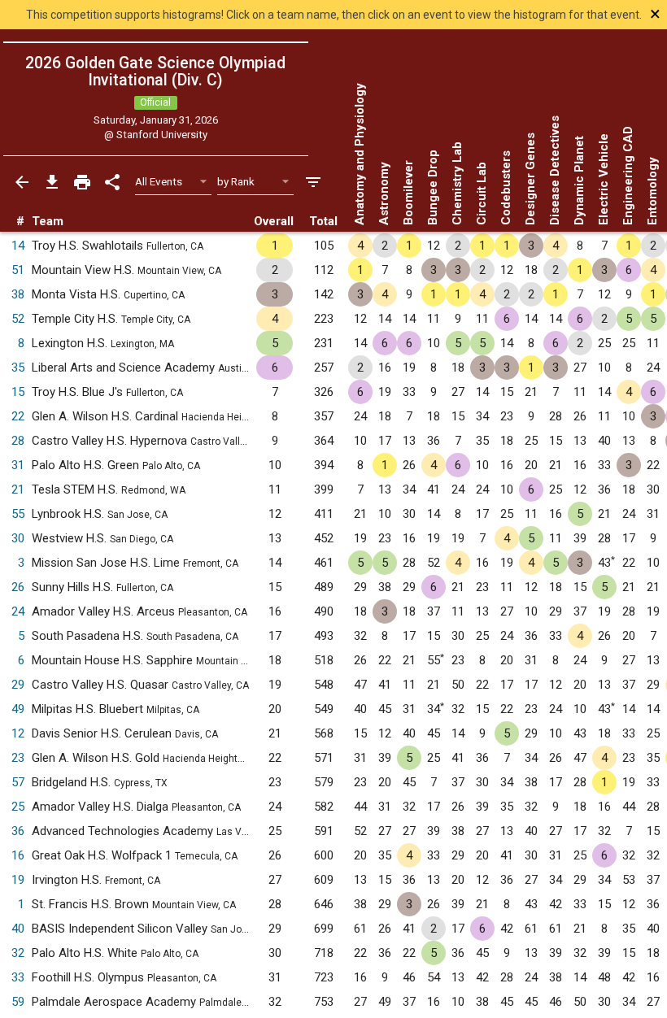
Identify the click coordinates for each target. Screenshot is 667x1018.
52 (17, 318)
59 (17, 1001)
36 (17, 831)
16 (17, 855)
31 (17, 465)
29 (17, 684)
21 (17, 489)
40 (17, 928)
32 (17, 953)
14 (17, 245)
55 (17, 514)
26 (17, 587)
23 (17, 757)
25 (17, 806)
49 (17, 709)
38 (17, 294)
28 (17, 440)
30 (17, 538)
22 (17, 416)
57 (17, 782)
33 (17, 977)
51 (17, 270)
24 (17, 611)
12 (17, 733)
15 (17, 392)
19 (17, 879)
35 (17, 367)
